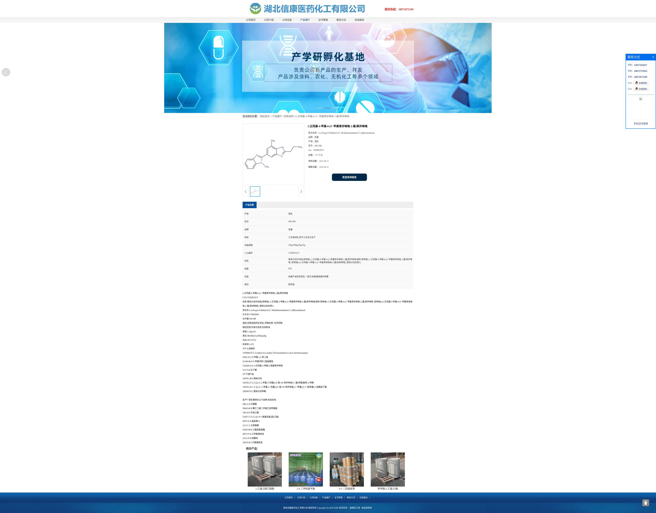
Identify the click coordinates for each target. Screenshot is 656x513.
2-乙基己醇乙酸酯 (264, 488)
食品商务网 (366, 508)
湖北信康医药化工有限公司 (295, 508)
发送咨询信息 (349, 177)
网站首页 (265, 116)
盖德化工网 (355, 508)
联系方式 (341, 20)
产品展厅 (305, 20)
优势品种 (288, 116)
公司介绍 (269, 20)
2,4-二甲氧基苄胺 (306, 488)
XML (336, 508)
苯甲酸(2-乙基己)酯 (388, 488)
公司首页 (251, 20)
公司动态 (287, 20)
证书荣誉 (323, 20)
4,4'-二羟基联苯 (347, 488)
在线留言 (359, 20)
